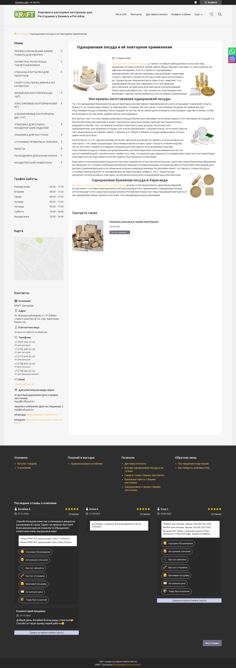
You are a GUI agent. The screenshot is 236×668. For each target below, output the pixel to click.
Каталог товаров (27, 463)
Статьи (23, 34)
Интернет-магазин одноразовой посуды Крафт (99, 185)
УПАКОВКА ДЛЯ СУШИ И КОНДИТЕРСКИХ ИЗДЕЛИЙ (31, 126)
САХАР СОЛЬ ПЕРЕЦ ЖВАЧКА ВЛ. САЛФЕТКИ (34, 84)
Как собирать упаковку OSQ (194, 467)
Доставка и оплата (156, 14)
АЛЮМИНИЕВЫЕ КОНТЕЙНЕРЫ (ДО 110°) (34, 115)
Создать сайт (22, 2)
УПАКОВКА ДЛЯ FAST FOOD (31, 134)
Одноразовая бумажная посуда (130, 63)
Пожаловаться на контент (127, 665)
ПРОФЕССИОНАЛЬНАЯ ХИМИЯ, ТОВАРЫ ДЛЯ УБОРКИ (33, 53)
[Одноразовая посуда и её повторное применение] (90, 75)
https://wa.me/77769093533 (42, 414)
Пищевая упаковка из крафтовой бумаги (134, 221)
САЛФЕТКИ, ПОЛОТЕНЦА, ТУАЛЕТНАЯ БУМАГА (30, 63)
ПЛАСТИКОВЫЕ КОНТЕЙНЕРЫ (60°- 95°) (36, 105)
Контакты (136, 14)
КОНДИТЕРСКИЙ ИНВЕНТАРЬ (33, 162)
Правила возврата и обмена (87, 463)
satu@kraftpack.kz (24, 384)
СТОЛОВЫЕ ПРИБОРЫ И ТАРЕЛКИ (35, 141)
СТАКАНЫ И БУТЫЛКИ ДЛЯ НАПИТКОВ (31, 74)
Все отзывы (212, 643)
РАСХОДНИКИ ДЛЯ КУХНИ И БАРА (35, 155)
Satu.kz (133, 661)
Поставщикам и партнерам (193, 463)
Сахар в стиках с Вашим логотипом (144, 475)
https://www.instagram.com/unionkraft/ (38, 421)
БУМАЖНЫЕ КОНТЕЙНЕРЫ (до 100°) (33, 94)
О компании (24, 467)
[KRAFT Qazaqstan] (24, 14)
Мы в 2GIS (121, 14)
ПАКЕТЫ (19, 148)
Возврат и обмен (181, 14)
